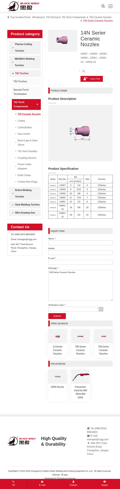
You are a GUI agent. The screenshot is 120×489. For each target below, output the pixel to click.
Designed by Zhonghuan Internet (60, 478)
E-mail (42, 485)
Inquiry (104, 485)
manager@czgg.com (27, 239)
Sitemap (56, 474)
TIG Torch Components (74, 17)
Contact (73, 485)
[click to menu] (110, 6)
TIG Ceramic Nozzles (100, 17)
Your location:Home (20, 17)
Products (38, 17)
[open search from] (103, 6)
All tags (64, 474)
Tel (13, 485)
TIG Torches (52, 17)
